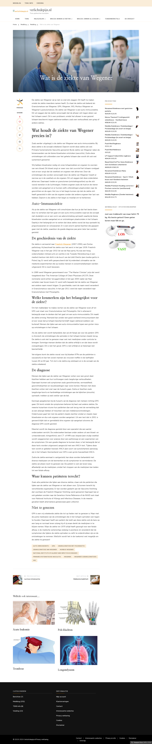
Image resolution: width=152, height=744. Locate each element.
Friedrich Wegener (63, 244)
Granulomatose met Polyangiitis (71, 546)
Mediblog (17, 3)
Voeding (40, 3)
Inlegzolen (39, 19)
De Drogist (130, 19)
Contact (59, 706)
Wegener (67, 557)
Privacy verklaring (63, 716)
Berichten (16, 697)
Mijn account (61, 697)
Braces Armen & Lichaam (88, 19)
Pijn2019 (20, 108)
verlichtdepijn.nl (40, 10)
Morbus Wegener (67, 549)
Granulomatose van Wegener (45, 549)
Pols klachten (65, 630)
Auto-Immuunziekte (41, 546)
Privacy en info (110, 738)
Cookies (59, 720)
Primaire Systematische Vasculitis (47, 557)
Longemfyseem (66, 670)
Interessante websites (65, 711)
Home (17, 19)
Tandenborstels (112, 19)
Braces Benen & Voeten (60, 19)
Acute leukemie (21, 629)
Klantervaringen (62, 701)
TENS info (29, 3)
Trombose (18, 669)
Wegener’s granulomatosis (85, 557)
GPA (53, 546)
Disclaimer (60, 725)
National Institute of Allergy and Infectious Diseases (55, 553)
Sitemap (83, 741)
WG (34, 560)
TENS (27, 19)
